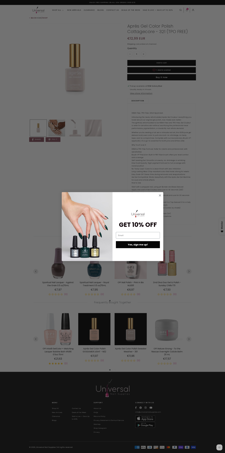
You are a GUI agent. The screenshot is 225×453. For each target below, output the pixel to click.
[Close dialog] (160, 195)
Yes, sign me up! (138, 244)
